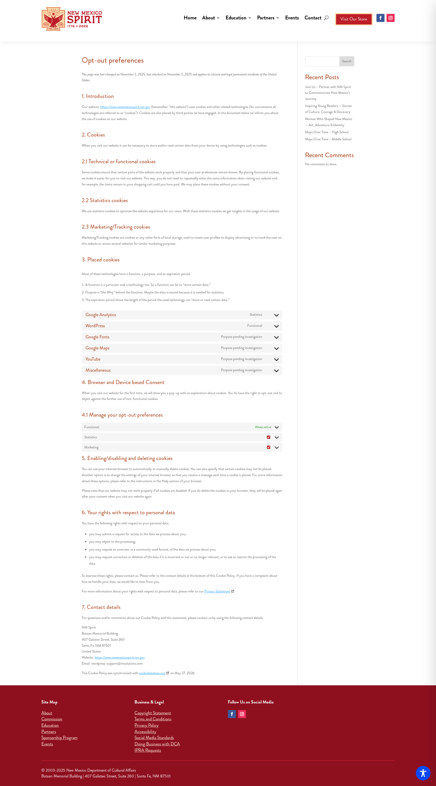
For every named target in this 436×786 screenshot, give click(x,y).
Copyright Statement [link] (152, 713)
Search (346, 61)
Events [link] (292, 17)
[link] (71, 30)
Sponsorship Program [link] (59, 738)
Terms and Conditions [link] (152, 719)
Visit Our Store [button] (353, 19)
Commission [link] (51, 719)
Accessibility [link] (145, 731)
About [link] (208, 17)
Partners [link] (266, 17)
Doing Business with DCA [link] (157, 744)
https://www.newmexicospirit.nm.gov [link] (125, 106)
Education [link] (236, 17)
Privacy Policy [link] (146, 725)
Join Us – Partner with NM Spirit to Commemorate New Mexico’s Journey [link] (328, 93)
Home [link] (190, 17)
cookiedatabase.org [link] (152, 673)
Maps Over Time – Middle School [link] (328, 139)
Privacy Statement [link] (217, 591)
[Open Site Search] (326, 17)
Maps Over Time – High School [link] (327, 132)
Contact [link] (313, 17)
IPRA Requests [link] (147, 750)
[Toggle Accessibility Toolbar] (423, 773)
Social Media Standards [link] (154, 738)
